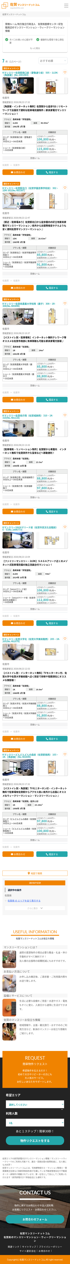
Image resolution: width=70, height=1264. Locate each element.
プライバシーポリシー (50, 1247)
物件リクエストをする (35, 1140)
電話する (53, 172)
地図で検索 (36, 873)
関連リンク (14, 1247)
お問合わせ (19, 172)
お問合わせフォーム (35, 1219)
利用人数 (12, 1113)
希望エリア (13, 1095)
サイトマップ (29, 1247)
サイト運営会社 (28, 1251)
